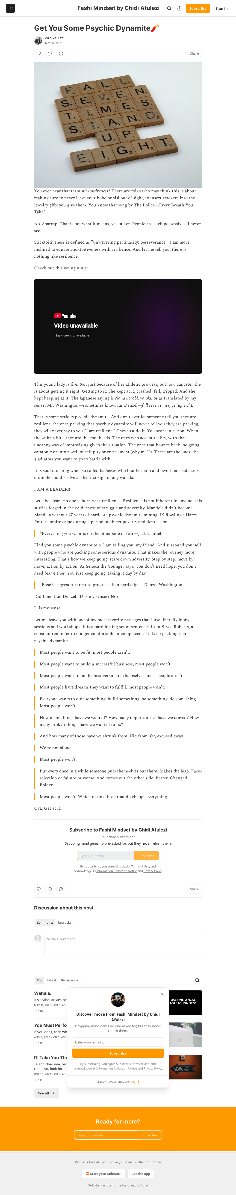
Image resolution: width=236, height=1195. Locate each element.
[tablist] (54, 922)
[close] (162, 994)
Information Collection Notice (116, 1068)
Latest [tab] (51, 980)
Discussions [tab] (69, 980)
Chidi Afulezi (54, 38)
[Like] (38, 53)
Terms (128, 1162)
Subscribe (197, 8)
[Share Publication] (179, 8)
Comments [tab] (45, 923)
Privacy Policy (153, 1068)
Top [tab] (39, 980)
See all (43, 1093)
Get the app (140, 1173)
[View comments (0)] (49, 53)
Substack (95, 1185)
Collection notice (148, 1162)
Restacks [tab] (64, 923)
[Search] (169, 8)
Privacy (114, 1162)
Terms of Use (140, 1064)
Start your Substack (106, 1173)
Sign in (222, 8)
